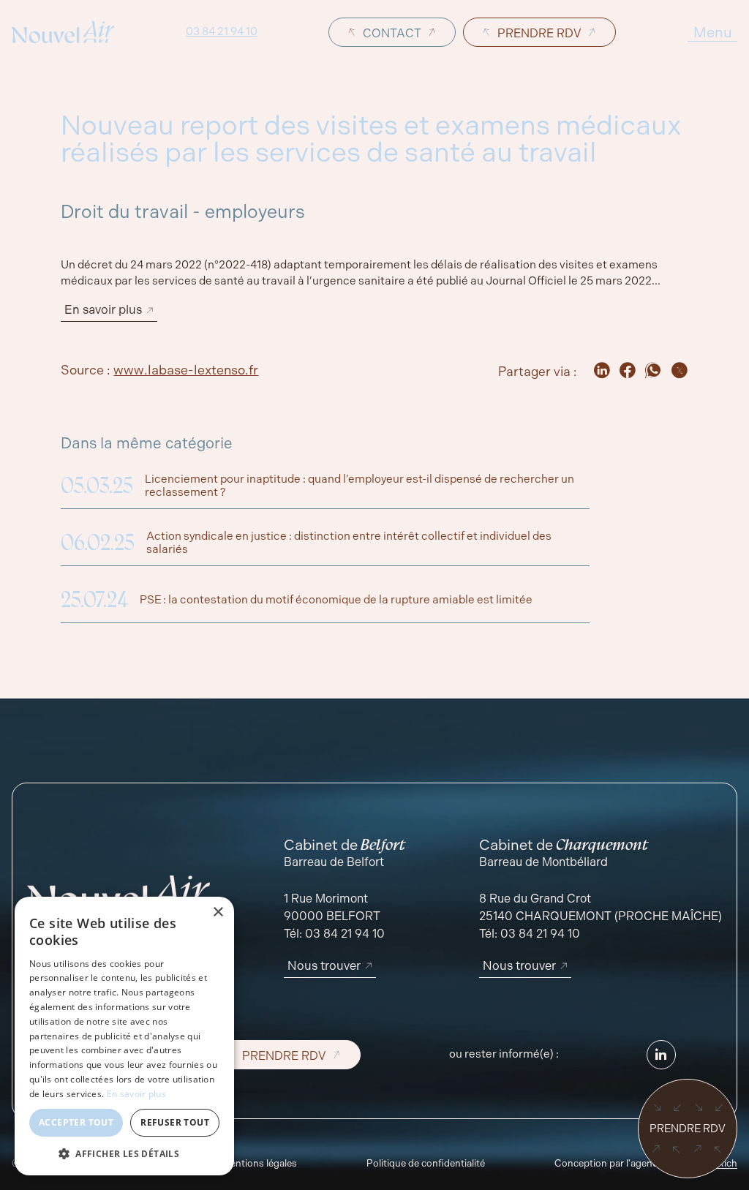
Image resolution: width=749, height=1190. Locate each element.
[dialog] (124, 1036)
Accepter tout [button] (76, 1122)
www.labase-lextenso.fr (185, 370)
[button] (124, 1153)
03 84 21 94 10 (221, 32)
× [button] (217, 912)
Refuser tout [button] (174, 1122)
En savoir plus (136, 1094)
